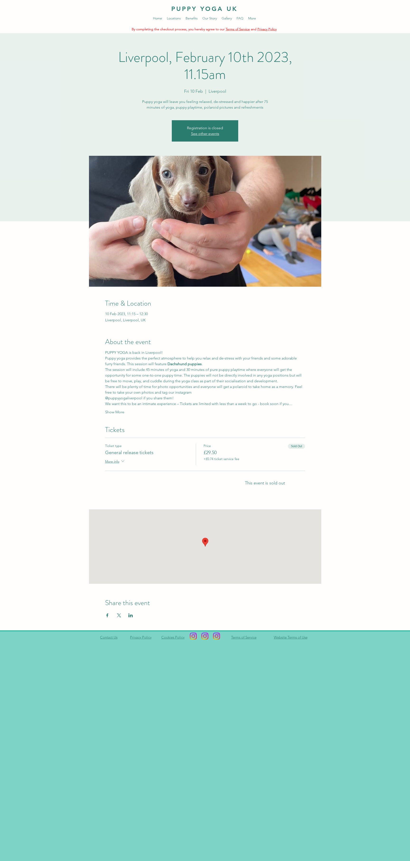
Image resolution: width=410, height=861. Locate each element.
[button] (173, 18)
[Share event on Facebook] (107, 615)
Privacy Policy (267, 29)
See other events (205, 133)
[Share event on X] (119, 615)
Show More (114, 412)
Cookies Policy (173, 637)
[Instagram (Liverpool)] (216, 636)
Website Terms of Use (291, 637)
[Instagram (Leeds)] (193, 636)
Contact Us (108, 637)
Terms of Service (238, 29)
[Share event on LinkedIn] (130, 615)
